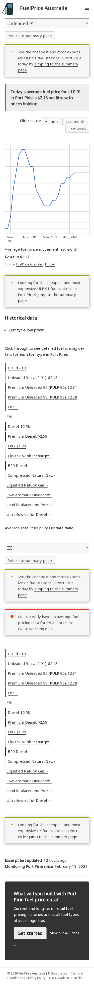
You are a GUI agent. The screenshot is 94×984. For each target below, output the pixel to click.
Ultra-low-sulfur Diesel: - (28, 514)
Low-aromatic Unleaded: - (29, 494)
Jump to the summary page (53, 836)
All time (52, 121)
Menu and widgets (87, 13)
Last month (75, 121)
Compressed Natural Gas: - (31, 475)
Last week (77, 128)
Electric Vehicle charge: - (29, 455)
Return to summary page (30, 35)
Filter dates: (31, 120)
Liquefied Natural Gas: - (27, 484)
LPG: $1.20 (17, 445)
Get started (30, 933)
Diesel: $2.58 (19, 426)
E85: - (13, 406)
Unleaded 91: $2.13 (33, 377)
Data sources (57, 973)
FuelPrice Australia (43, 8)
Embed (50, 264)
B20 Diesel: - (19, 465)
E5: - (10, 416)
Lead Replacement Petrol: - (31, 504)
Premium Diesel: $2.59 (27, 436)
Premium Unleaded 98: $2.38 (42, 397)
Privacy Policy (35, 978)
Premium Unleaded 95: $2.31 (42, 387)
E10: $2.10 (17, 367)
